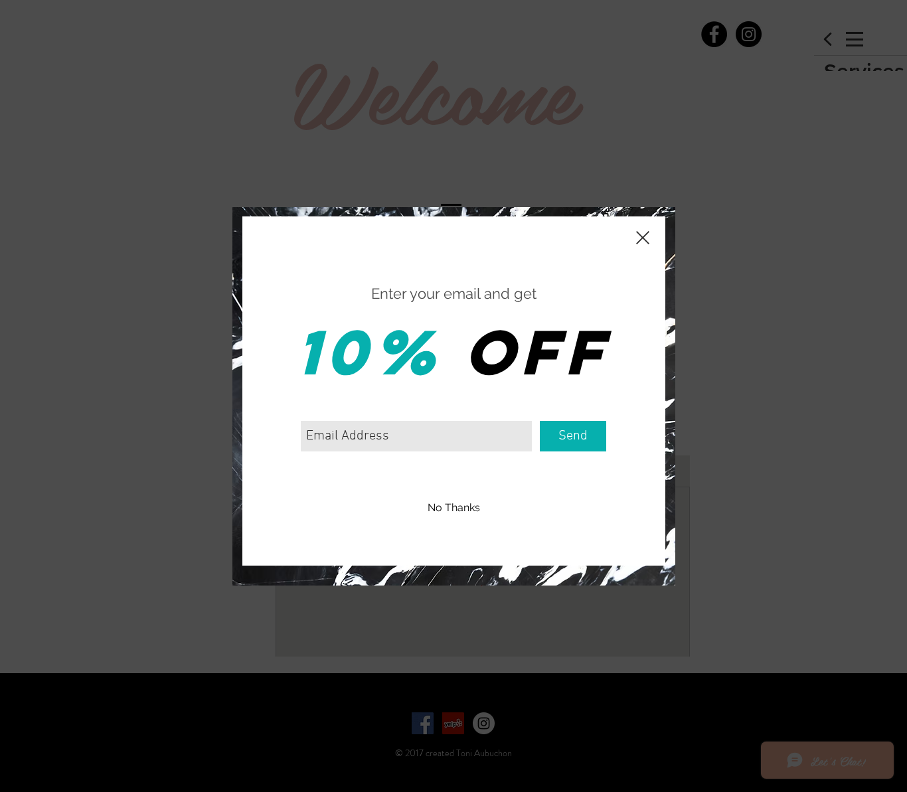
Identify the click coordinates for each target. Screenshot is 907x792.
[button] (454, 508)
